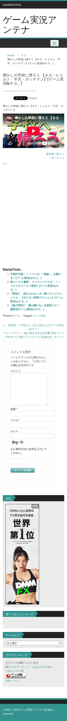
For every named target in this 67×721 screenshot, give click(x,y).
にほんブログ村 (15, 670)
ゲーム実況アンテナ (30, 23)
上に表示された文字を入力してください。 (28, 450)
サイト (14, 431)
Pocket (33, 98)
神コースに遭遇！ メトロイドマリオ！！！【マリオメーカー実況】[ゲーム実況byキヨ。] (35, 285)
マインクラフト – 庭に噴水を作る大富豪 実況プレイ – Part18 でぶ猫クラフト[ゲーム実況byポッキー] (33, 335)
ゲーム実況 (39, 315)
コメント (15, 370)
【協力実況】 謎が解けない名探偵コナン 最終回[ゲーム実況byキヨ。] (36, 307)
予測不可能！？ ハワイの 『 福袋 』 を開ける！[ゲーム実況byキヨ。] (35, 276)
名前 (13, 409)
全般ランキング (13, 680)
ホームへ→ (57, 158)
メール (15, 420)
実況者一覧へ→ (55, 154)
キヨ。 (25, 55)
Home (11, 55)
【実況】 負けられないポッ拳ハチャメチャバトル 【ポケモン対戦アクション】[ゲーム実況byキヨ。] (36, 297)
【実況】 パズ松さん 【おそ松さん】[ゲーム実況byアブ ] (33, 327)
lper (15, 90)
